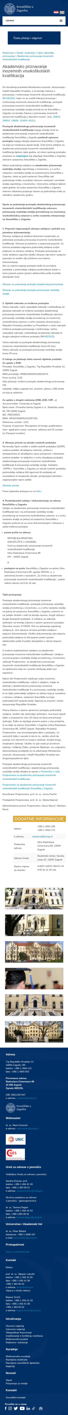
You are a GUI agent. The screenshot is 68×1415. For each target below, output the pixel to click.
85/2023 (49, 336)
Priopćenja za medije (17, 1383)
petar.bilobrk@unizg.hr (25, 1237)
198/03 (6, 120)
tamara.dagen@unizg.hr (29, 1217)
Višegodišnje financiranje (19, 1332)
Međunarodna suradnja (18, 1356)
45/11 (31, 120)
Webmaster (13, 1118)
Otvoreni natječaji (15, 1326)
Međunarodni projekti (17, 1339)
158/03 (56, 116)
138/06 (14, 120)
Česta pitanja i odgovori (27, 38)
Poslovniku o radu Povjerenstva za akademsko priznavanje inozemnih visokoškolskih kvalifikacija (31, 775)
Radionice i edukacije (17, 1342)
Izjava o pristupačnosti (17, 1251)
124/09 (23, 120)
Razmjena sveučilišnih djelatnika (22, 1363)
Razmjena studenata (16, 1359)
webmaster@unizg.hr (28, 1128)
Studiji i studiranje (26, 52)
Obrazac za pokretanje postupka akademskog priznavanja (32, 284)
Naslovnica (8, 52)
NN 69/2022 (8, 98)
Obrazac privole (10, 485)
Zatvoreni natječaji (15, 1329)
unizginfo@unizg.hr (27, 1098)
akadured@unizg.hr (42, 836)
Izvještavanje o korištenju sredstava (24, 1335)
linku (38, 491)
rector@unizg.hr (25, 1287)
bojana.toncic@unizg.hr (29, 1310)
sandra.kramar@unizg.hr (30, 1190)
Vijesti (9, 1380)
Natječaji (10, 1366)
